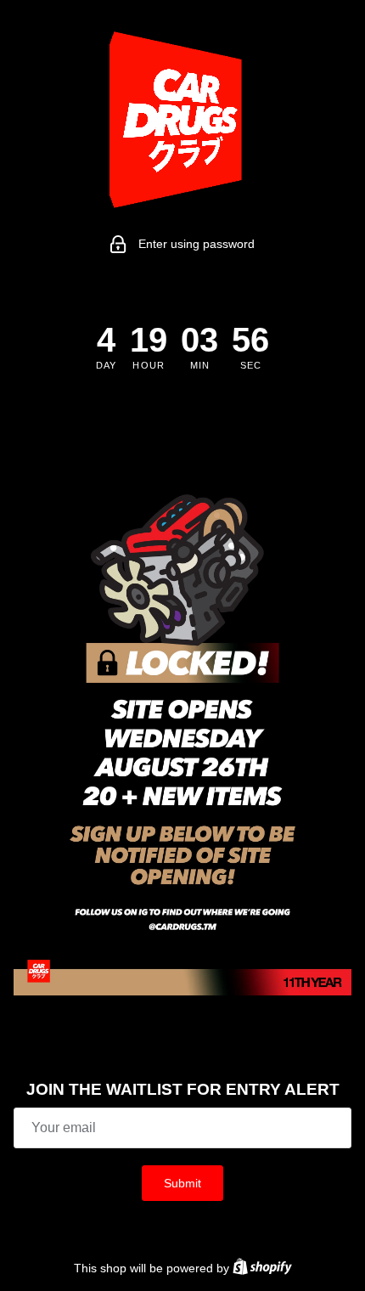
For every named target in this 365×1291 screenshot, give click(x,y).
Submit (182, 1183)
